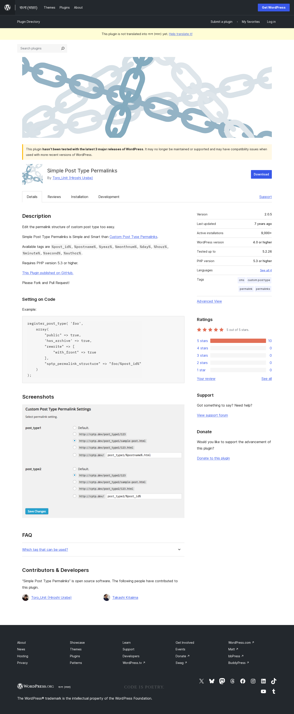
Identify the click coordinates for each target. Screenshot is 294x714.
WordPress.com (241, 642)
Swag (181, 663)
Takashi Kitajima (125, 597)
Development (108, 197)
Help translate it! (180, 34)
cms (241, 280)
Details (32, 197)
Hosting (22, 656)
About (21, 642)
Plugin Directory (28, 21)
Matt (233, 649)
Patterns (76, 663)
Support (265, 197)
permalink (246, 288)
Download (261, 174)
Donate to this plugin (213, 458)
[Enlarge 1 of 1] (178, 410)
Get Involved (185, 642)
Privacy (22, 663)
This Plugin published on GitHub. (47, 273)
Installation (79, 197)
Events (180, 649)
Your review (206, 378)
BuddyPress (238, 663)
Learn (127, 642)
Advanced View (209, 301)
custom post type (259, 280)
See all (267, 378)
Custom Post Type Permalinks (133, 237)
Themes (76, 649)
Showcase (77, 642)
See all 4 (266, 270)
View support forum (212, 415)
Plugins (75, 656)
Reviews (54, 197)
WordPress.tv (134, 663)
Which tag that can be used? (45, 550)
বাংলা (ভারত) (64, 687)
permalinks (263, 288)
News (21, 649)
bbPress (236, 656)
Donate (183, 656)
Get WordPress (274, 7)
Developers (131, 656)
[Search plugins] (63, 48)
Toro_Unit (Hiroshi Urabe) (73, 178)
